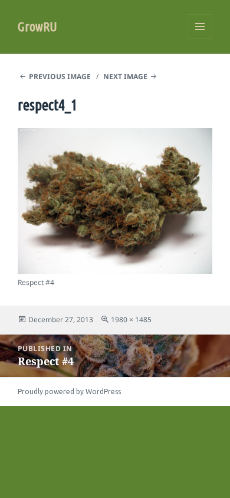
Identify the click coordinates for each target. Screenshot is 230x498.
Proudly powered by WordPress (69, 391)
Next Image (125, 76)
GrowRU (37, 26)
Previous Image (60, 76)
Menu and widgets (200, 38)
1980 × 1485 (131, 319)
